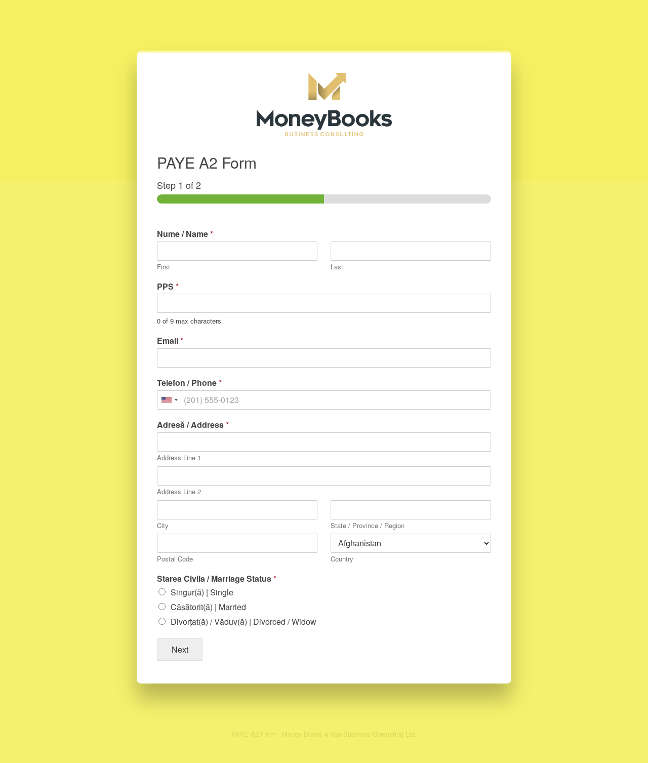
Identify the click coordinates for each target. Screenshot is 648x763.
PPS (168, 287)
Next (180, 649)
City (163, 525)
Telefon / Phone (189, 383)
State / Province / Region (367, 525)
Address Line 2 (179, 492)
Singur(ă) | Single (202, 592)
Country (342, 559)
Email (170, 341)
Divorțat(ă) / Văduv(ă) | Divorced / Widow (243, 621)
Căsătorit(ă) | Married (208, 607)
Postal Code (175, 559)
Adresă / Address (193, 425)
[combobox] (169, 400)
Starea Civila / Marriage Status (216, 579)
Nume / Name (185, 234)
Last (337, 267)
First (163, 267)
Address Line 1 (179, 458)
